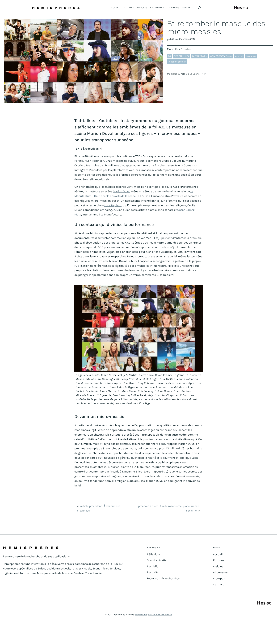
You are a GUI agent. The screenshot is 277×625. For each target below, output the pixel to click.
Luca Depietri (113, 205)
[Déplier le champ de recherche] (199, 8)
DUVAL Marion (199, 56)
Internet (239, 56)
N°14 (204, 73)
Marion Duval (121, 191)
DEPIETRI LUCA (181, 56)
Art (169, 56)
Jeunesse (251, 56)
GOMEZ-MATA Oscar (221, 56)
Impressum (141, 614)
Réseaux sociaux (177, 61)
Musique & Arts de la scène (183, 73)
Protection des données (160, 614)
